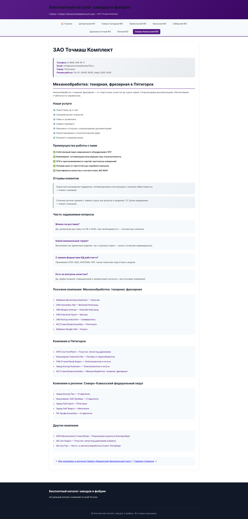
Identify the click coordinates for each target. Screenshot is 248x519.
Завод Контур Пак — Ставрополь (73, 394)
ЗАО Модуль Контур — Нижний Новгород (77, 309)
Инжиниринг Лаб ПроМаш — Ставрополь (77, 399)
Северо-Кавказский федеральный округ (76, 14)
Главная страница (144, 461)
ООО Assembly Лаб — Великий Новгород (77, 305)
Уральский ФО (159, 23)
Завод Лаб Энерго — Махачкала (72, 408)
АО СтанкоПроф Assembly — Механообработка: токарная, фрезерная (91, 371)
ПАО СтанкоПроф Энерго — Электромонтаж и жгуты (83, 361)
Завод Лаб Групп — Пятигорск (71, 403)
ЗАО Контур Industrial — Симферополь (75, 319)
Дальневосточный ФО (100, 31)
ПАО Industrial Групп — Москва (72, 314)
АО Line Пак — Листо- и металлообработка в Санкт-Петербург (88, 445)
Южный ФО (122, 31)
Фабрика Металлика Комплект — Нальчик (78, 300)
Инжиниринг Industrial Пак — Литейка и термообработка (85, 356)
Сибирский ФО (180, 23)
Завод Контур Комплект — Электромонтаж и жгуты (83, 366)
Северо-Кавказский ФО (146, 31)
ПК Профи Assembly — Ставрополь (74, 413)
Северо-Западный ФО (112, 23)
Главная (52, 14)
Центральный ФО (87, 23)
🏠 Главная (66, 23)
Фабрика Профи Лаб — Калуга (71, 329)
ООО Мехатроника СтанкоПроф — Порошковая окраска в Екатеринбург (93, 436)
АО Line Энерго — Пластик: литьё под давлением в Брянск (86, 441)
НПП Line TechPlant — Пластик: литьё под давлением (83, 351)
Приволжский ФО (137, 23)
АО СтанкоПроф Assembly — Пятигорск (76, 324)
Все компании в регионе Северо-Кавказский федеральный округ (95, 461)
